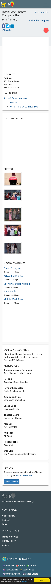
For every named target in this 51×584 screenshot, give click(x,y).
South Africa (28, 569)
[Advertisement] (24, 55)
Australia (9, 565)
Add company (8, 516)
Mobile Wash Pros (13, 299)
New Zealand (11, 569)
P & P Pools (10, 291)
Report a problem (42, 12)
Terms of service (10, 536)
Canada (21, 565)
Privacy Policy (9, 541)
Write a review (12, 482)
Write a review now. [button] (24, 475)
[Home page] (7, 4)
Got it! (42, 580)
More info (24, 582)
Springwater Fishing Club (17, 283)
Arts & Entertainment (15, 98)
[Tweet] (8, 26)
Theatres (12, 102)
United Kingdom (13, 574)
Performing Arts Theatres (23, 106)
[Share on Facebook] (3, 26)
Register (6, 520)
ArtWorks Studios (13, 276)
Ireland (32, 565)
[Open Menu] (46, 4)
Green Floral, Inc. (12, 268)
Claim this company (39, 20)
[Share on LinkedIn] (12, 26)
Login (4, 524)
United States (31, 574)
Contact (5, 545)
